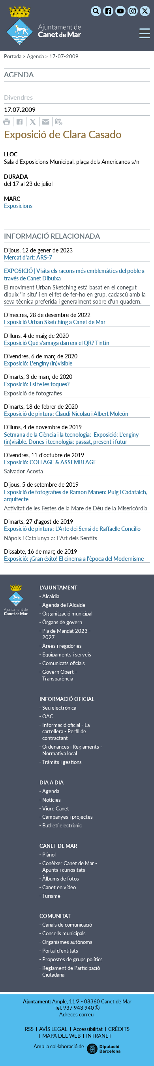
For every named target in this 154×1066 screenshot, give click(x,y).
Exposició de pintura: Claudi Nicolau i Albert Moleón (66, 413)
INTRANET (99, 1036)
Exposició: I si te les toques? (36, 384)
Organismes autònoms (67, 942)
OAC (47, 716)
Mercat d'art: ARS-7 (28, 257)
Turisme (51, 896)
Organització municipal (67, 613)
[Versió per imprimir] (6, 121)
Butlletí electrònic (62, 825)
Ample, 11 (63, 1001)
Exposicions (18, 205)
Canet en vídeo (59, 887)
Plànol (49, 854)
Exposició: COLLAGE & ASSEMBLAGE (50, 462)
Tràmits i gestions (62, 762)
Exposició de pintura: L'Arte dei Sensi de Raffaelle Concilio (72, 528)
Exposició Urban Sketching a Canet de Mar (54, 322)
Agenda (50, 791)
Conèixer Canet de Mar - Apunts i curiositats (69, 866)
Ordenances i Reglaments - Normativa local (72, 749)
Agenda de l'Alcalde (63, 605)
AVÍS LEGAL (53, 1029)
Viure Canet (55, 808)
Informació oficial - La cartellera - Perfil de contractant (66, 732)
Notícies (51, 800)
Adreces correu (77, 1014)
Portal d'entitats (60, 950)
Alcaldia (50, 596)
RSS (29, 1029)
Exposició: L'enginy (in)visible (38, 363)
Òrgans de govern (62, 622)
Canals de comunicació (67, 924)
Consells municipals (64, 933)
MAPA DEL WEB (61, 1036)
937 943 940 (78, 1008)
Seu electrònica (59, 707)
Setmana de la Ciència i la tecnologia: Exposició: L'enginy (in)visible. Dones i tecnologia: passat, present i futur (71, 438)
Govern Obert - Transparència (59, 675)
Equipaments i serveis (66, 654)
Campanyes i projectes (67, 817)
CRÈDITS (119, 1029)
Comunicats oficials (63, 663)
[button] (144, 36)
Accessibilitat (88, 1029)
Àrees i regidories (62, 646)
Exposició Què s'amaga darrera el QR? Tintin (56, 342)
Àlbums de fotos (60, 878)
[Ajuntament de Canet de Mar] (43, 40)
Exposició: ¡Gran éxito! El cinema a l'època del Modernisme (74, 558)
